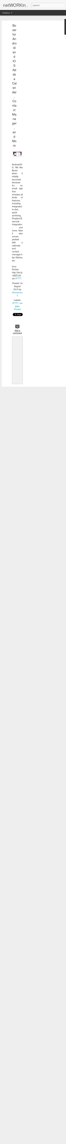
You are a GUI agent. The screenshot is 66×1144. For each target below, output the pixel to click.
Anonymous (17, 294)
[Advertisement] (39, 73)
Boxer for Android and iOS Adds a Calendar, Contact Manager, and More (14, 85)
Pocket (17, 309)
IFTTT (18, 278)
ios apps (18, 305)
